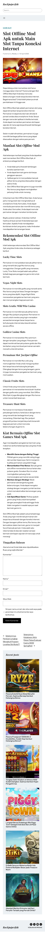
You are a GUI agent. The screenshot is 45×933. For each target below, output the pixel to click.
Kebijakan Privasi (35, 927)
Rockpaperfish (11, 4)
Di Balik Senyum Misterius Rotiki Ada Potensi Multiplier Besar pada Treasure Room (21, 867)
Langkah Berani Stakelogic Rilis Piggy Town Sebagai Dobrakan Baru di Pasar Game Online (21, 825)
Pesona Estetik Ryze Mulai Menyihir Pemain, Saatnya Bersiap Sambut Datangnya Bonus (20, 696)
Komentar (7, 555)
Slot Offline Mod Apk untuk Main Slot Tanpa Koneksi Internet (22, 41)
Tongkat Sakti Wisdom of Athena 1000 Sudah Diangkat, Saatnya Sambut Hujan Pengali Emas (22, 782)
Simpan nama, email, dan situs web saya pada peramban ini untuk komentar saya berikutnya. (23, 612)
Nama (6, 579)
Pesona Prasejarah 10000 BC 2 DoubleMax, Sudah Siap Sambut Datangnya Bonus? (19, 739)
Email (6, 589)
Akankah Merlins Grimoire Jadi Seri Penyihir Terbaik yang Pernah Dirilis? (20, 909)
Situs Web (7, 599)
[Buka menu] (4, 18)
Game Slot (7, 28)
